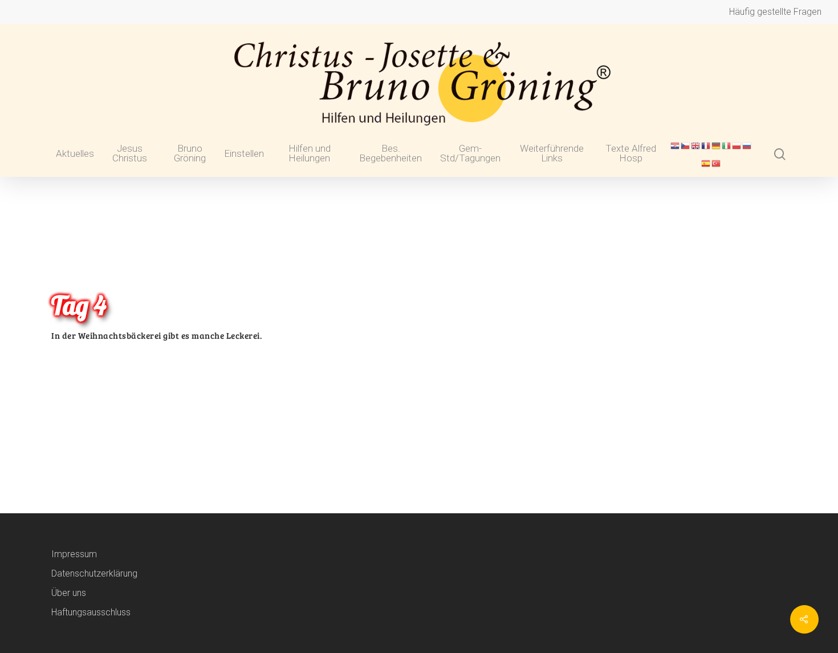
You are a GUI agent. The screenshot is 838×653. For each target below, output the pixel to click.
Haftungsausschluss (91, 612)
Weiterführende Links (552, 154)
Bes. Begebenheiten (390, 154)
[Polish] (737, 150)
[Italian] (727, 150)
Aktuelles (75, 154)
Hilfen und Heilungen (309, 154)
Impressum (74, 554)
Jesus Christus (129, 154)
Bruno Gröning (190, 154)
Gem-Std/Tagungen (470, 154)
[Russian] (747, 150)
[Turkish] (716, 168)
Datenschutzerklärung (94, 573)
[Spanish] (706, 168)
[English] (696, 150)
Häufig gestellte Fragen (775, 11)
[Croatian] (675, 150)
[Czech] (686, 150)
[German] (716, 150)
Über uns (68, 592)
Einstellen (244, 154)
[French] (706, 150)
